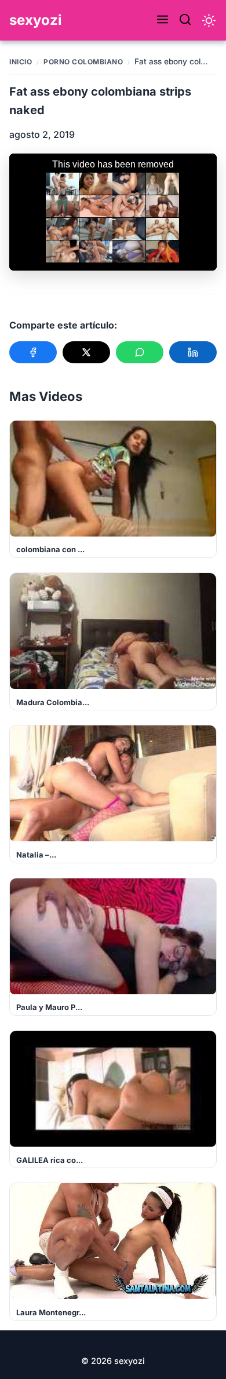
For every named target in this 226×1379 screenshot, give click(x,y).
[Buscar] (185, 20)
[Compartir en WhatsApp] (139, 352)
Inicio (20, 61)
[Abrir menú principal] (162, 20)
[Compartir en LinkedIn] (193, 352)
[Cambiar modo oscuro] (209, 20)
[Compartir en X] (86, 352)
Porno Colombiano (83, 61)
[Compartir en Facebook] (33, 352)
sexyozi (35, 20)
